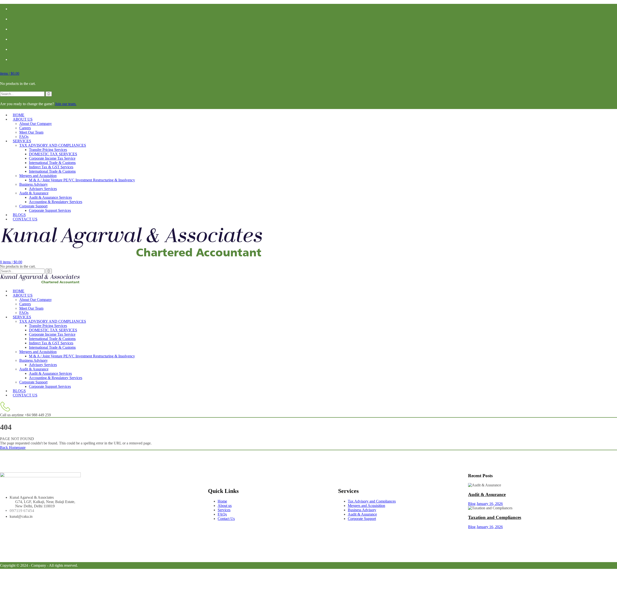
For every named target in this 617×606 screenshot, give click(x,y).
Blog (472, 504)
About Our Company (35, 124)
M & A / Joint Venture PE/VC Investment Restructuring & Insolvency (82, 180)
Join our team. (65, 104)
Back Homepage (13, 447)
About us (23, 119)
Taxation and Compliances (494, 517)
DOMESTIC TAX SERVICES (53, 154)
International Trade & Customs (52, 163)
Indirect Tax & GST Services (51, 167)
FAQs (222, 514)
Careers (25, 128)
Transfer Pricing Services (48, 150)
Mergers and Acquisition (38, 176)
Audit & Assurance (33, 193)
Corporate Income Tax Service (52, 158)
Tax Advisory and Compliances (372, 501)
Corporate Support (33, 206)
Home (222, 501)
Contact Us (25, 219)
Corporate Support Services (50, 210)
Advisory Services (43, 189)
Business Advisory (33, 184)
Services (22, 141)
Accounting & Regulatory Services (55, 202)
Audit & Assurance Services (50, 197)
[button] (9, 73)
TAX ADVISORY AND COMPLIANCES (52, 145)
